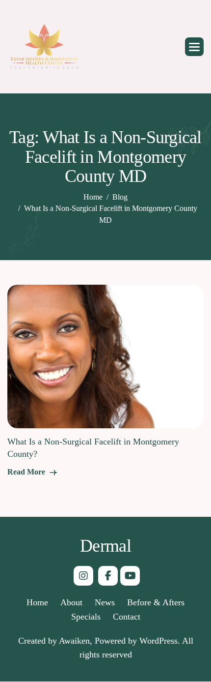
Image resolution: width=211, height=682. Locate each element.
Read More (27, 472)
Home (37, 602)
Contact (126, 617)
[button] (194, 46)
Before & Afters (156, 602)
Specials (86, 617)
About (71, 602)
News (105, 602)
